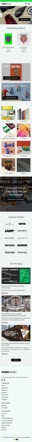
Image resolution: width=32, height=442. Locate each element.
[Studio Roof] (22, 245)
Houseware (23, 156)
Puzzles (23, 138)
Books (8, 121)
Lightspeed (27, 437)
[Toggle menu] (28, 3)
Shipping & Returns (7, 418)
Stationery (5, 390)
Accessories (5, 397)
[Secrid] (10, 245)
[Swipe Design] (8, 3)
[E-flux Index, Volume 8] (23, 39)
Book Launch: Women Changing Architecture (13, 287)
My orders (4, 408)
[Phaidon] (22, 238)
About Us (4, 413)
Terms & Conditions (7, 420)
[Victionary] (22, 253)
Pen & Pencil (23, 121)
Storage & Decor (8, 156)
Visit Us (4, 430)
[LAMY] (10, 231)
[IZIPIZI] (22, 224)
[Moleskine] (10, 238)
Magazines (5, 388)
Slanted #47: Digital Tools (8, 48)
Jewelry (23, 173)
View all (16, 360)
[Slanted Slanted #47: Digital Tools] (8, 39)
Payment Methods (7, 423)
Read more (5, 293)
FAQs (3, 416)
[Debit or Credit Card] (17, 439)
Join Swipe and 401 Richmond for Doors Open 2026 (16, 344)
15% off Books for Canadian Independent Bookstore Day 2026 (14, 315)
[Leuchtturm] (22, 231)
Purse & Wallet (8, 173)
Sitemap (4, 427)
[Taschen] (10, 253)
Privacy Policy (5, 425)
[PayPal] (14, 439)
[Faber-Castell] (10, 224)
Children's (5, 399)
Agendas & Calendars (8, 138)
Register (4, 405)
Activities (4, 392)
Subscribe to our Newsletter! (16, 199)
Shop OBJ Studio (24, 19)
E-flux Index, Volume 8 (23, 48)
